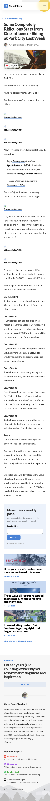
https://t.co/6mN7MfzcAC (29, 173)
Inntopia (20, 724)
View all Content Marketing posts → (20, 641)
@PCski (27, 165)
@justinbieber (14, 165)
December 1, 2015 (16, 185)
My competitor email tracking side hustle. (20, 757)
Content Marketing (13, 18)
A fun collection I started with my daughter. (21, 780)
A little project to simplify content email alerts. (22, 765)
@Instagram (18, 161)
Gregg (8, 742)
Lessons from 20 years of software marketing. (22, 773)
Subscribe (25, 684)
